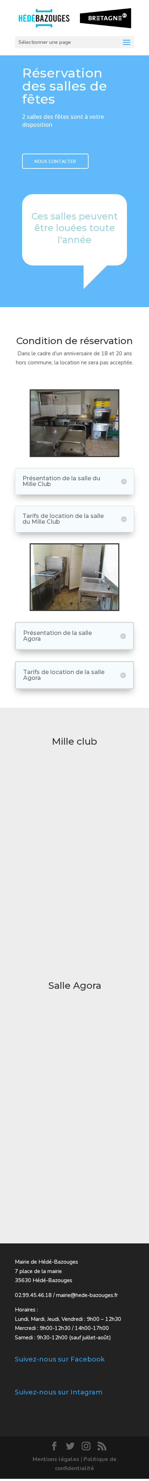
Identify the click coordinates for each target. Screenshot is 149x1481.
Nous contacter (55, 161)
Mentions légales (56, 1459)
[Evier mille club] (74, 454)
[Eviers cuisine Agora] (74, 608)
